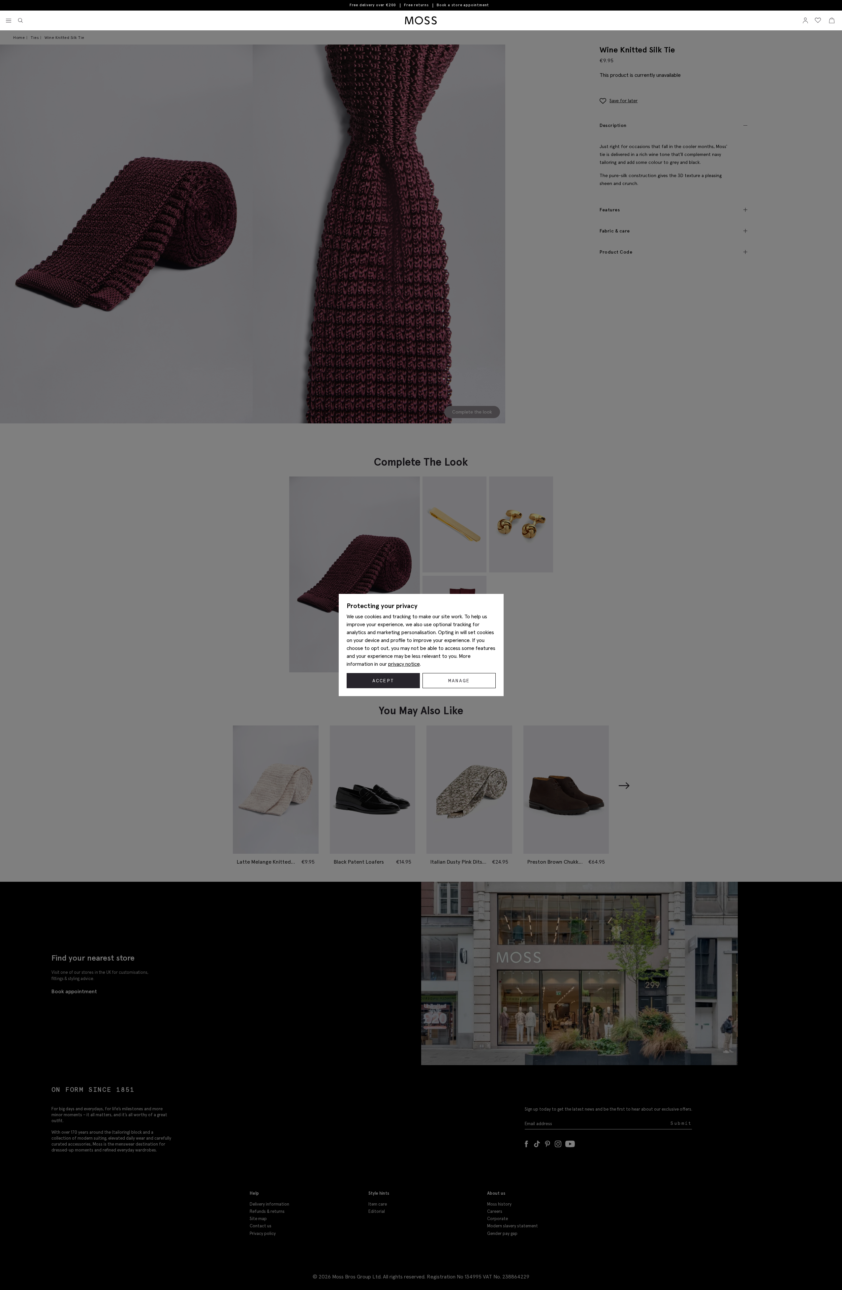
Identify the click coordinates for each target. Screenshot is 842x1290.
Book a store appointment (463, 5)
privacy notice (404, 663)
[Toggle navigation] (9, 21)
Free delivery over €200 (373, 5)
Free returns (416, 5)
